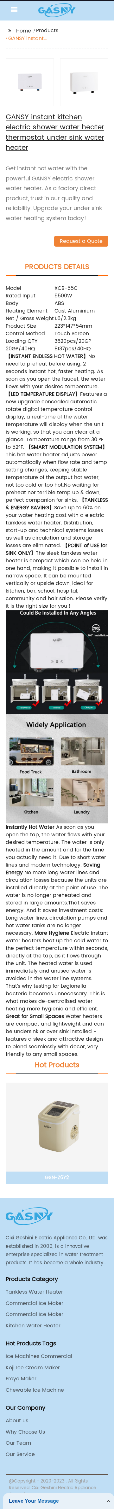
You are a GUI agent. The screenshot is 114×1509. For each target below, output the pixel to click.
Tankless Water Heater (34, 1292)
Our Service (20, 1454)
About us (17, 1421)
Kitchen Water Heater (33, 1326)
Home (23, 31)
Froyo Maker (21, 1379)
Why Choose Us (25, 1432)
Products (47, 30)
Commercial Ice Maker (34, 1303)
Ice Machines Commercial (39, 1356)
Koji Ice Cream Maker (33, 1368)
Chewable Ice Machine (35, 1390)
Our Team (18, 1443)
